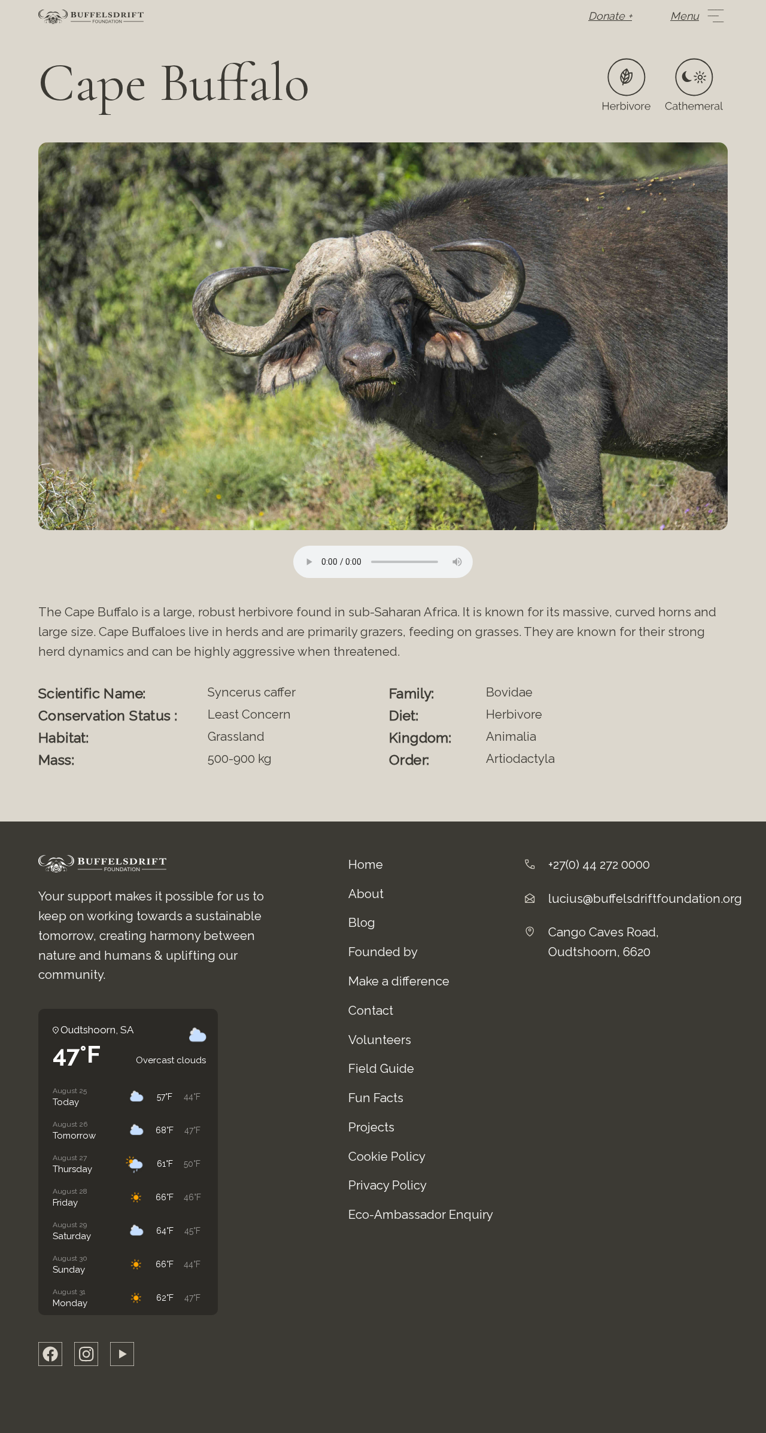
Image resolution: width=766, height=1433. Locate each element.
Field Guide (381, 1068)
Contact (370, 1010)
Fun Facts (375, 1098)
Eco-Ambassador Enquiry (420, 1214)
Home (365, 864)
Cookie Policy (386, 1156)
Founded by (383, 952)
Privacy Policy (387, 1185)
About (366, 894)
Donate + (610, 16)
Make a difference (398, 981)
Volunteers (379, 1040)
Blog (361, 922)
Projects (371, 1127)
